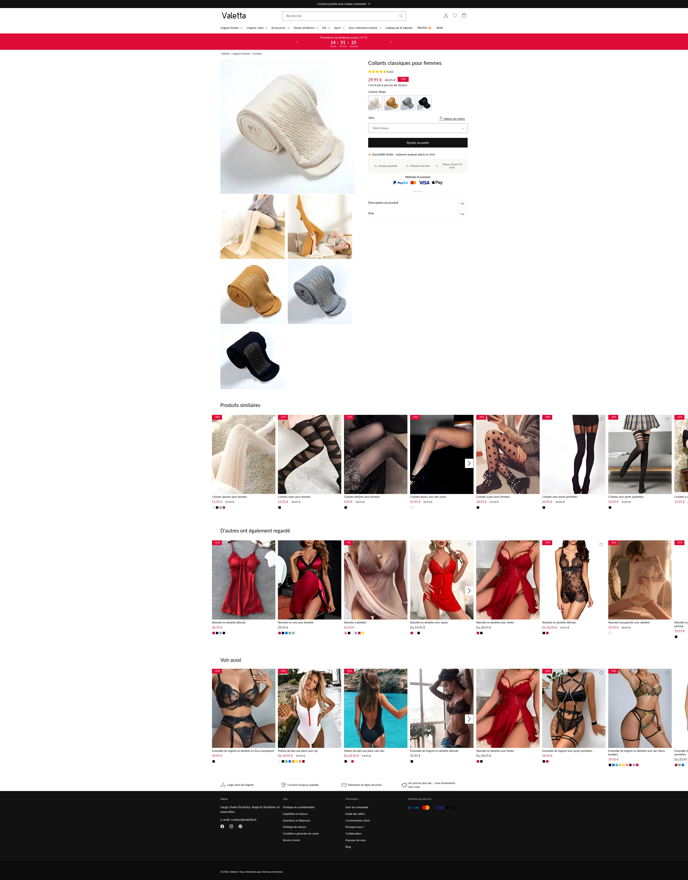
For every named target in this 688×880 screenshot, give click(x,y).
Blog (348, 846)
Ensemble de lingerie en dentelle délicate (434, 750)
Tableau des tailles (454, 118)
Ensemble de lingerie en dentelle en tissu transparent (243, 750)
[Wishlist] (454, 15)
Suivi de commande (356, 807)
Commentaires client (357, 820)
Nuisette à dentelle (355, 622)
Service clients (291, 840)
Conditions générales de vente (301, 833)
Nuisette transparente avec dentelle (629, 622)
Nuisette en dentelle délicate (229, 622)
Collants (257, 53)
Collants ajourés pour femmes (229, 496)
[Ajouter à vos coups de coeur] (271, 419)
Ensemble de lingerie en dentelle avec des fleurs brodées (636, 752)
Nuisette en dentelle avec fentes (495, 622)
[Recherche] (401, 16)
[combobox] (344, 16)
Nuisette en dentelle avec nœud (428, 622)
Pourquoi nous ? (355, 826)
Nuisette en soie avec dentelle (296, 622)
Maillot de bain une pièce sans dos (364, 750)
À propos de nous (355, 840)
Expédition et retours (295, 813)
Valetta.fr (234, 872)
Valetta (225, 53)
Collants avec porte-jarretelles (560, 496)
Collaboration (353, 833)
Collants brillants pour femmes (362, 496)
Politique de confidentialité (299, 807)
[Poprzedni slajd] (297, 42)
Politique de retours (294, 826)
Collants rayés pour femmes (294, 496)
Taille (371, 118)
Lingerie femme (241, 53)
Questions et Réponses (296, 820)
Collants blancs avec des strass (428, 496)
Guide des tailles (355, 813)
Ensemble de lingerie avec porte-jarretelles (567, 750)
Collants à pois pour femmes (493, 496)
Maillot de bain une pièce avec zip (298, 750)
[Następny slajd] (391, 42)
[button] (231, 28)
